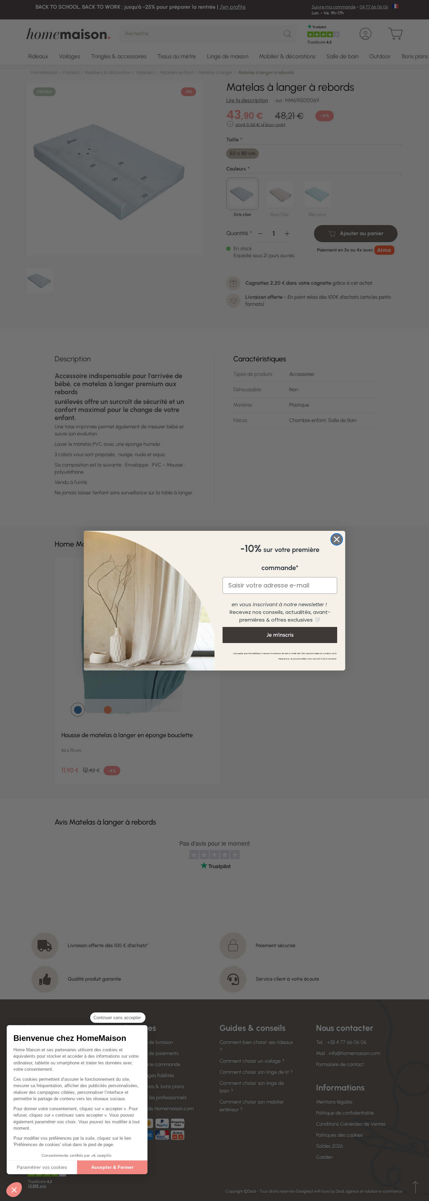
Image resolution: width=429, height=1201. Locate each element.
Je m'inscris (280, 635)
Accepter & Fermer (112, 1167)
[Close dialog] (337, 539)
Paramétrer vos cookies (42, 1167)
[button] (14, 1190)
